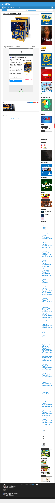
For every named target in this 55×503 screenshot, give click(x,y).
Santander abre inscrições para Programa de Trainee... (46, 284)
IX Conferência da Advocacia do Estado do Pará (47, 360)
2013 (42, 445)
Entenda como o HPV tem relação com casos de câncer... (47, 293)
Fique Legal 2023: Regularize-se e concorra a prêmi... (46, 364)
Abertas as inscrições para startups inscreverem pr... (46, 260)
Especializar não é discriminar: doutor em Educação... (47, 403)
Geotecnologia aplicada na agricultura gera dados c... (47, 424)
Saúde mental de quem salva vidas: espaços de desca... (46, 275)
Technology (18, 7)
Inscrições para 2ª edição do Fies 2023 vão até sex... (47, 421)
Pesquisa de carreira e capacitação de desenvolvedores (47, 414)
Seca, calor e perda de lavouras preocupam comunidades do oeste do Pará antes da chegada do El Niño (12, 490)
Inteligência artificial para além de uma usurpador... (47, 343)
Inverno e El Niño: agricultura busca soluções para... (46, 255)
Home (5, 7)
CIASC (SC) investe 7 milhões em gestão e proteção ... (47, 348)
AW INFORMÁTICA (6, 4)
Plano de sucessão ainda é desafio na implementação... (47, 412)
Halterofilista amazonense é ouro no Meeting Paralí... (47, 326)
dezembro (44, 227)
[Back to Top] (51, 497)
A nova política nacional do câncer (46, 261)
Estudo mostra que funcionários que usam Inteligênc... (47, 298)
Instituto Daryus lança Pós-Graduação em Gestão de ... (47, 279)
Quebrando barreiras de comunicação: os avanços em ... (47, 251)
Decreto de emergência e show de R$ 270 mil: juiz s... (47, 387)
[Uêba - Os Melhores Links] (43, 48)
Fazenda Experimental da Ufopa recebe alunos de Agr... (47, 371)
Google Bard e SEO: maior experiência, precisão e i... (47, 277)
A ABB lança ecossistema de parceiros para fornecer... (47, 263)
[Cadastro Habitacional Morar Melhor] (46, 24)
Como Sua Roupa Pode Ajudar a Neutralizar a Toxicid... (46, 307)
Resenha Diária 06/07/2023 (45, 393)
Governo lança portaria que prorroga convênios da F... (47, 324)
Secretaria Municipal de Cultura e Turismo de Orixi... (46, 366)
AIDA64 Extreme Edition (45, 332)
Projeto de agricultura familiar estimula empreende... (46, 378)
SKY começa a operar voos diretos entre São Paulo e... (46, 410)
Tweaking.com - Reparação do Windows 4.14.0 (47, 335)
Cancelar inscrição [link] (18, 46)
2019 (42, 438)
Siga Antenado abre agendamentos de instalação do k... (47, 376)
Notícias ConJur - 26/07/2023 (46, 308)
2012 (42, 446)
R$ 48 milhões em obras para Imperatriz (46, 300)
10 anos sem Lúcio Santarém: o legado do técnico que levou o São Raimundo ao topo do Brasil (37, 10)
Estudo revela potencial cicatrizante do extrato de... (47, 352)
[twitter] (51, 0)
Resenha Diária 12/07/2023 (45, 346)
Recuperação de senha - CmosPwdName (47, 337)
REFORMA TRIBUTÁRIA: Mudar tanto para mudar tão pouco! (46, 399)
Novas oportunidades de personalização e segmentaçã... (46, 283)
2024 (42, 225)
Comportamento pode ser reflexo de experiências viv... (46, 310)
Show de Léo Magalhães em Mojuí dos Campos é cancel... (47, 375)
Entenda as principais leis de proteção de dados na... (47, 272)
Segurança (43, 336)
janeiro (43, 433)
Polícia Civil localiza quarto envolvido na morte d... (47, 380)
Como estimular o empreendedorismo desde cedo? (47, 281)
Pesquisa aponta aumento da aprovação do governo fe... (46, 258)
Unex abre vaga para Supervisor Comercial (46, 247)
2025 (42, 224)
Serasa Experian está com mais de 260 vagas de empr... (47, 294)
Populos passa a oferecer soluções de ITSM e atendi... (47, 419)
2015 (42, 443)
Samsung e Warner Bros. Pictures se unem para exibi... (47, 244)
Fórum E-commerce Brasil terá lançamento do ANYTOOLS (46, 274)
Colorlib (5, 497)
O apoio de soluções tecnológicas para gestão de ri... (47, 316)
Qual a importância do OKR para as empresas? (46, 415)
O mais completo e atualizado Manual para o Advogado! (7, 109)
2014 (42, 444)
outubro (44, 228)
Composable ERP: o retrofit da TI (46, 289)
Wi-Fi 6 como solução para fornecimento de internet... (46, 233)
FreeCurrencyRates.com (43, 95)
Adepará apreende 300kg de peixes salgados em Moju (46, 384)
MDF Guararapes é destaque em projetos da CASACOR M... (46, 266)
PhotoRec (43, 338)
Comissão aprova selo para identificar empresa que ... (47, 368)
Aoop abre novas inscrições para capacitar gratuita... (46, 358)
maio (43, 429)
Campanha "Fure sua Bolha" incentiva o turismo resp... (47, 235)
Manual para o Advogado (17, 15)
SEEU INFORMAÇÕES (47, 214)
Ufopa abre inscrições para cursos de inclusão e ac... (47, 385)
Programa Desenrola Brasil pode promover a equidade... (46, 237)
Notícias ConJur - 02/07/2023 (46, 395)
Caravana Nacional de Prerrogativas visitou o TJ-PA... (46, 362)
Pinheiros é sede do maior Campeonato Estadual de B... (47, 246)
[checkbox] (36, 46)
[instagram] (49, 0)
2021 (42, 436)
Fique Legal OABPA (44, 359)
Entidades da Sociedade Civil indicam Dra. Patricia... (47, 238)
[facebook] (48, 0)
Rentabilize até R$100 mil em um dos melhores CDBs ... (47, 296)
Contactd (14, 7)
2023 (42, 226)
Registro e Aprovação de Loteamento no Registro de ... (47, 390)
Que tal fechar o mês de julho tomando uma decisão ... (47, 249)
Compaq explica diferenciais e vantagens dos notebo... (46, 270)
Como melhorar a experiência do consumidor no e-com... (46, 305)
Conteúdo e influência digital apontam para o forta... (47, 406)
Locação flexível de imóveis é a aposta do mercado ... (47, 291)
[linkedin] (50, 0)
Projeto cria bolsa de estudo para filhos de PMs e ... (46, 369)
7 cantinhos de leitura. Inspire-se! (46, 349)
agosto (43, 230)
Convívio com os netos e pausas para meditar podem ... (47, 256)
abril (43, 430)
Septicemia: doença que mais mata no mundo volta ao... (47, 401)
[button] (5, 47)
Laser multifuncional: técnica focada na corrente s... (47, 286)
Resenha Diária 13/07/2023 (45, 355)
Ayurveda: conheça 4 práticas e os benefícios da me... (46, 253)
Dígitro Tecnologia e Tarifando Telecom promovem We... (47, 320)
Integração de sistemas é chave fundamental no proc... (46, 268)
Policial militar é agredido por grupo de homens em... (47, 327)
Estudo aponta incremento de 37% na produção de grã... (47, 240)
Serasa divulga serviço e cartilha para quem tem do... (47, 345)
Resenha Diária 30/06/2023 (45, 396)
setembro (44, 229)
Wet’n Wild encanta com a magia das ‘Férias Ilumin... (46, 426)
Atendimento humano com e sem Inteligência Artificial (46, 392)
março (43, 431)
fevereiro (44, 432)
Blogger (33, 484)
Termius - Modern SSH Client (48, 211)
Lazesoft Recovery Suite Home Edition (47, 311)
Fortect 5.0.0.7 (44, 333)
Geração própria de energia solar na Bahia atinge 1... (46, 288)
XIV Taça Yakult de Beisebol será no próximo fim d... (46, 331)
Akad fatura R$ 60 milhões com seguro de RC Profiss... (47, 303)
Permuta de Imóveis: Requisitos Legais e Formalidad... (47, 317)
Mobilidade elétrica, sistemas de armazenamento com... (46, 341)
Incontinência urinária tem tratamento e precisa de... (47, 351)
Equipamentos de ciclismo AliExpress (47, 356)
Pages (11, 7)
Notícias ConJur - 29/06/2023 (46, 394)
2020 (42, 437)
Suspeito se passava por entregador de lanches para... (47, 382)
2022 (42, 435)
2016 (42, 442)
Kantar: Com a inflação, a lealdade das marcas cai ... (47, 405)
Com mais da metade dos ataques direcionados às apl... (46, 417)
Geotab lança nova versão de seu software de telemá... (46, 265)
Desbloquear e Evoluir (47, 217)
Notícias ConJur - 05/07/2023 (46, 388)
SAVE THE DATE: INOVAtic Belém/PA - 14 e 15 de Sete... (47, 242)
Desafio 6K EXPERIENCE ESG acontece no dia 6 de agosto (47, 329)
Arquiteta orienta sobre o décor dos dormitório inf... (47, 302)
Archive (8, 7)
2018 (42, 439)
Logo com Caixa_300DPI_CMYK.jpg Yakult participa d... (47, 408)
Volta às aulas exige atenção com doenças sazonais (46, 313)
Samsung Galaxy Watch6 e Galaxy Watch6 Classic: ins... (46, 322)
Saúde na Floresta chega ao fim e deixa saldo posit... (47, 373)
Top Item (22, 7)
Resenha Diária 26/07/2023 (45, 314)
